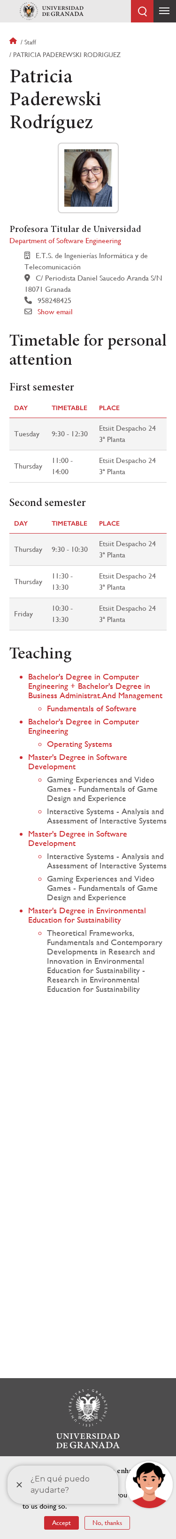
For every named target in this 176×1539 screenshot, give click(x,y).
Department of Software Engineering (65, 240)
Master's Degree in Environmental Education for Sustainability (87, 915)
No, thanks (107, 1522)
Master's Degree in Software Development (77, 761)
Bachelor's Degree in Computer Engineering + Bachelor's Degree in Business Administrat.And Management (95, 686)
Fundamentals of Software (92, 708)
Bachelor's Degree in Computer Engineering (83, 726)
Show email (55, 311)
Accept (61, 1522)
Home (14, 42)
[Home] (52, 11)
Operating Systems (79, 744)
